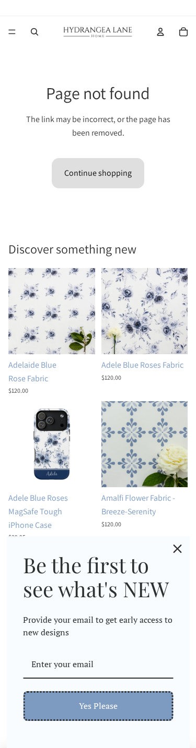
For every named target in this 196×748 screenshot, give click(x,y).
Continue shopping (98, 172)
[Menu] (12, 32)
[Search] (34, 31)
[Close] (177, 548)
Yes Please (98, 705)
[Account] (160, 31)
